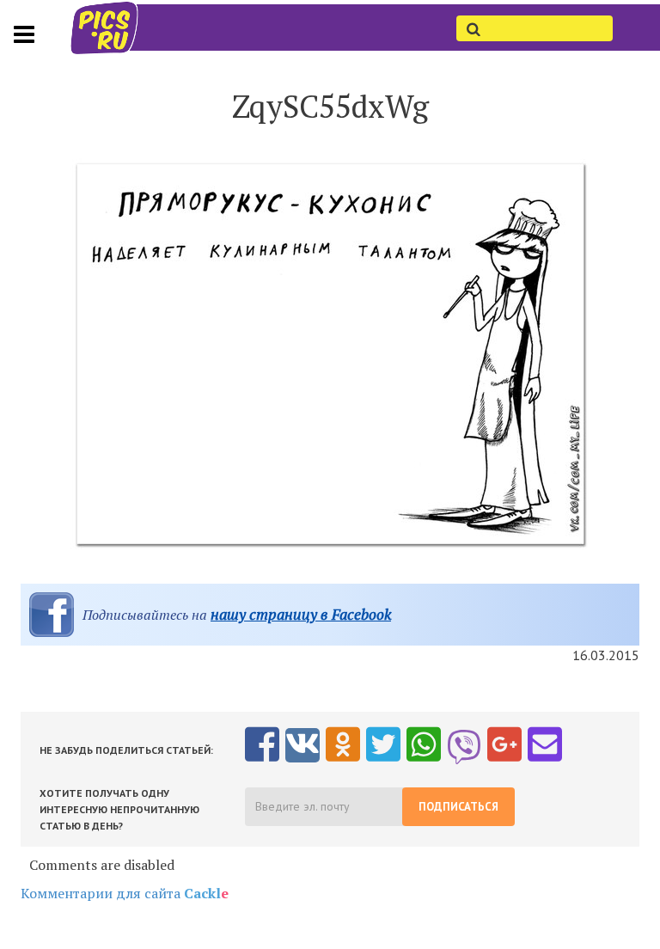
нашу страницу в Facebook (301, 614)
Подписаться (458, 806)
